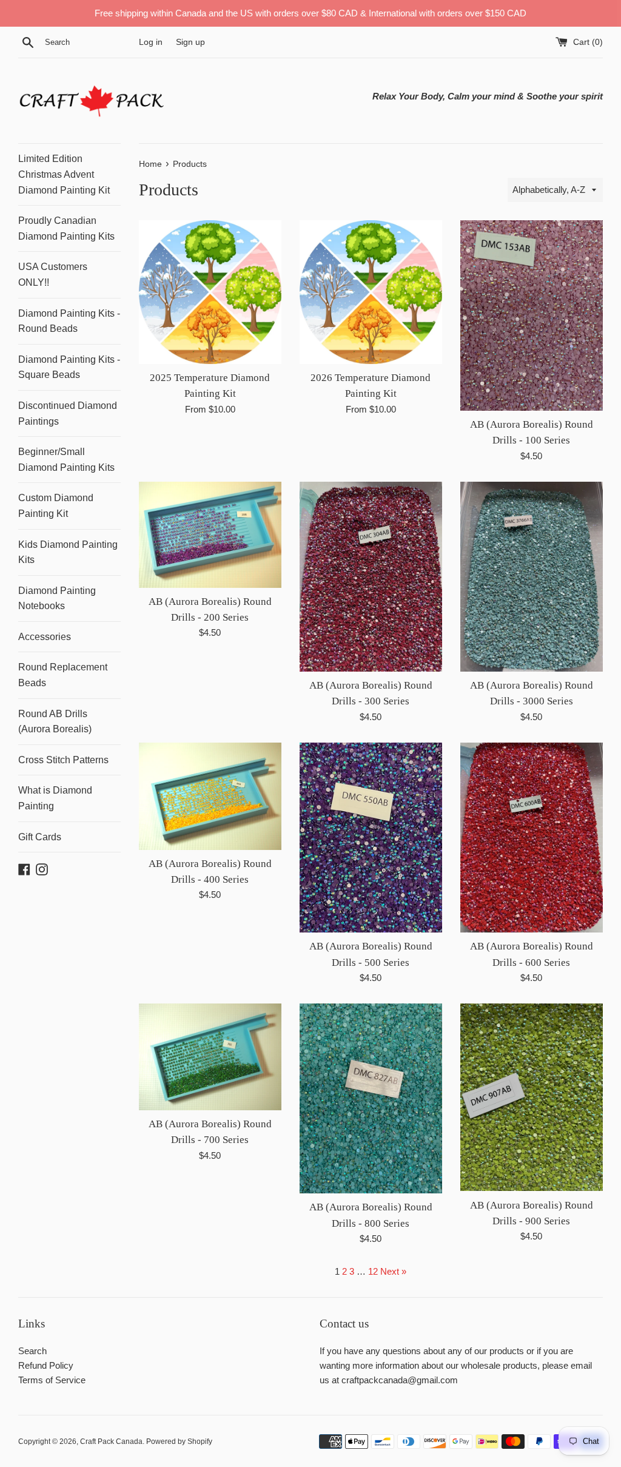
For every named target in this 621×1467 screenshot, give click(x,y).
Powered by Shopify (179, 1441)
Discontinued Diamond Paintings (67, 413)
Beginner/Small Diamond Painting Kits (66, 460)
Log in (151, 42)
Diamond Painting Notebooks (57, 598)
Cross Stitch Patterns (63, 760)
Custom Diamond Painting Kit (55, 506)
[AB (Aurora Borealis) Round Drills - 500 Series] (371, 837)
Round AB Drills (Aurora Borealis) (55, 722)
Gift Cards (39, 837)
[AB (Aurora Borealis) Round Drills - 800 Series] (371, 1098)
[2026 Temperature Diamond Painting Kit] (371, 292)
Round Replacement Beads (62, 675)
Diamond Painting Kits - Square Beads (69, 367)
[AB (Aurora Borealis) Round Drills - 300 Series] (371, 577)
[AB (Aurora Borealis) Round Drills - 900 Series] (531, 1097)
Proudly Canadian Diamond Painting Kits (66, 228)
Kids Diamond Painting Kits (68, 552)
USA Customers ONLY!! (52, 274)
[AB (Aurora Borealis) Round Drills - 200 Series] (210, 535)
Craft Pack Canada (111, 1441)
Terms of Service (52, 1380)
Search (32, 1351)
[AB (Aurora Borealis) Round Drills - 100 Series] (531, 315)
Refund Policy (45, 1365)
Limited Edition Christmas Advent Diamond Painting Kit (64, 174)
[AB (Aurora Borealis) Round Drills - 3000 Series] (531, 577)
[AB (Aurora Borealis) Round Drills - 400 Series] (210, 796)
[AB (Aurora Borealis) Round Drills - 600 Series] (531, 837)
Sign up (190, 42)
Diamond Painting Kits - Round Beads (69, 321)
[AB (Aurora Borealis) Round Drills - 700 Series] (210, 1056)
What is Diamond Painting (55, 798)
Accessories (44, 637)
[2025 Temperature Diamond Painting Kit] (210, 292)
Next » (393, 1271)
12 (373, 1271)
